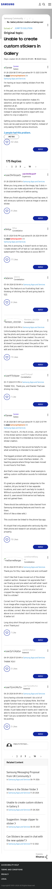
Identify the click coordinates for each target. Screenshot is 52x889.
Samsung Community (13, 18)
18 (30, 166)
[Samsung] (7, 4)
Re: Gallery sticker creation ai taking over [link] (25, 22)
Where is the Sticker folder (21, 789)
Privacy (5, 874)
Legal (4, 879)
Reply (40, 149)
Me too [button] (11, 137)
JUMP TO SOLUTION (23, 28)
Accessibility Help (10, 865)
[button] (43, 67)
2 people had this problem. (17, 132)
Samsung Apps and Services (14, 79)
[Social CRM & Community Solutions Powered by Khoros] (41, 856)
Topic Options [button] (43, 25)
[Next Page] (35, 166)
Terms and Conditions (12, 870)
